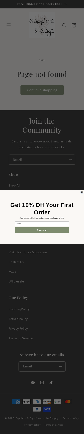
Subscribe (42, 230)
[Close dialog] (82, 192)
